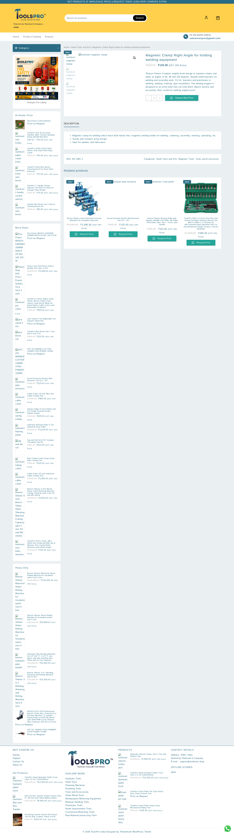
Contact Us (18, 761)
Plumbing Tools (73, 788)
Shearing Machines (75, 785)
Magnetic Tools (186, 159)
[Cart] (218, 18)
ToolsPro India (98, 832)
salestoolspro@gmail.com (205, 38)
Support (17, 758)
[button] (134, 58)
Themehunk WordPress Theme (135, 832)
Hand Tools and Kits (81, 47)
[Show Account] (206, 18)
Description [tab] (71, 123)
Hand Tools (71, 782)
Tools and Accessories (207, 159)
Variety (16, 755)
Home (67, 47)
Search (140, 18)
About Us (17, 765)
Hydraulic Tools (73, 778)
